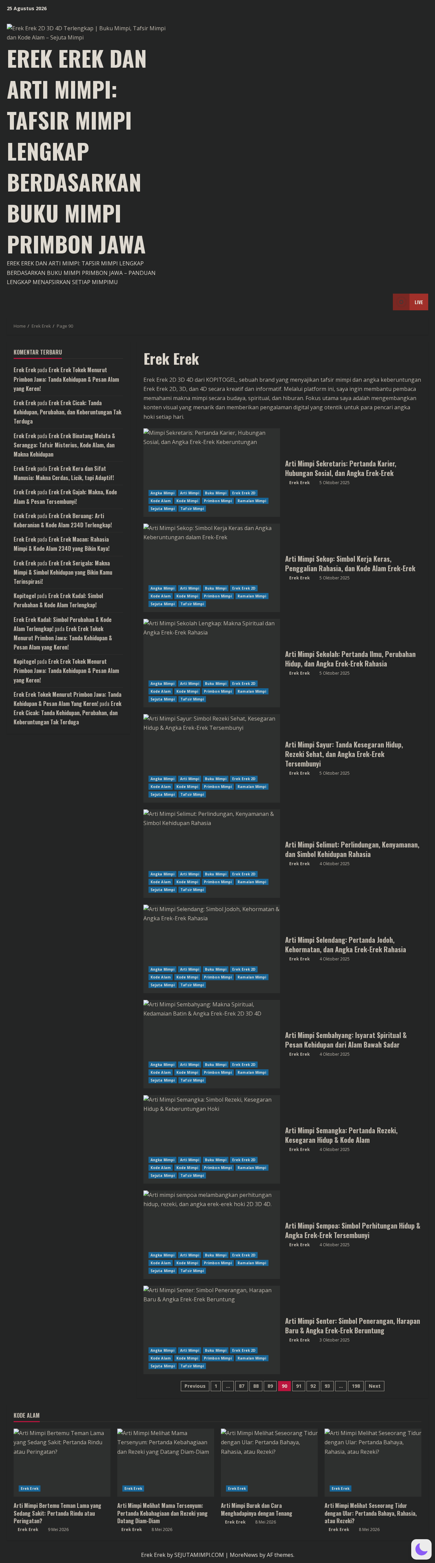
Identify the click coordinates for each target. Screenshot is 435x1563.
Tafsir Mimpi (192, 508)
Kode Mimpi (187, 500)
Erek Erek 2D (244, 493)
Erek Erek (299, 483)
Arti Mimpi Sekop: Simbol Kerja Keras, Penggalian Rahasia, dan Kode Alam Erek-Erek (211, 568)
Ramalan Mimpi (252, 500)
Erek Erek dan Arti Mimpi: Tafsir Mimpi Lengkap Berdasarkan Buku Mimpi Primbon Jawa (77, 150)
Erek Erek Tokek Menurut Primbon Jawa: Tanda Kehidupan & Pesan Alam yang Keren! (66, 379)
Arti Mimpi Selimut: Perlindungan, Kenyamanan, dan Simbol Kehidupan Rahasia (211, 853)
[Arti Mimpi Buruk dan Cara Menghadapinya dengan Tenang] (269, 1463)
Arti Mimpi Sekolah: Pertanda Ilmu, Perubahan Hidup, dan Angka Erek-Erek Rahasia (211, 663)
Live (419, 302)
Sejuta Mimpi (163, 508)
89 (270, 1386)
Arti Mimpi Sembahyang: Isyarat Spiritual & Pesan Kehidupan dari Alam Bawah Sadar (211, 1044)
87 (241, 1386)
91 (298, 1386)
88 (256, 1386)
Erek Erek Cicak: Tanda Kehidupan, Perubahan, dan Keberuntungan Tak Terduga (67, 412)
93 (327, 1386)
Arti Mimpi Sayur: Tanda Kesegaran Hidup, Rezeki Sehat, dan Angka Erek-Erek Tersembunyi (211, 758)
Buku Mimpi (215, 493)
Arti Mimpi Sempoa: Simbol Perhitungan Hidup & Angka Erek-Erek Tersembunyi (211, 1234)
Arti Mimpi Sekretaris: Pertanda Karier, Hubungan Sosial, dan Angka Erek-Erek (211, 472)
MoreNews (244, 1555)
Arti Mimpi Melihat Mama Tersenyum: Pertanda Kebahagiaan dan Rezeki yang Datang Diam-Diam (162, 1513)
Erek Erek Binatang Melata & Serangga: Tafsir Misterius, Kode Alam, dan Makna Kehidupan (64, 445)
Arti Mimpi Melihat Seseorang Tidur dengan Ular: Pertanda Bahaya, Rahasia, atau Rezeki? (371, 1513)
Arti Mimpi (189, 493)
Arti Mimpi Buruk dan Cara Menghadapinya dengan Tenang (256, 1509)
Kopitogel (25, 596)
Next (375, 1386)
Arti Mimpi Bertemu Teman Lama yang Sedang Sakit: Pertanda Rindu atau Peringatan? (57, 1513)
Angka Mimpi (162, 493)
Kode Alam (161, 500)
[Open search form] (386, 302)
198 (356, 1386)
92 (313, 1386)
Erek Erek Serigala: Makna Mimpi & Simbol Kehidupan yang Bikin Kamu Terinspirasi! (63, 572)
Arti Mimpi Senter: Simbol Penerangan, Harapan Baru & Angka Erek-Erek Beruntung (211, 1330)
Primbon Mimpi (218, 500)
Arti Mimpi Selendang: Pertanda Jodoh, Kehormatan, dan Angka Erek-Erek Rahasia (211, 949)
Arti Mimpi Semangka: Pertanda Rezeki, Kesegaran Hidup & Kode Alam (211, 1139)
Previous (195, 1386)
